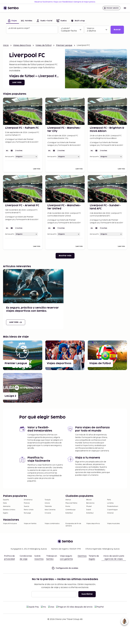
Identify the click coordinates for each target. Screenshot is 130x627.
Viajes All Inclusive (10, 524)
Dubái (88, 510)
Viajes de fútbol (43, 45)
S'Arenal (110, 513)
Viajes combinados (52, 524)
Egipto (5, 513)
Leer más (16, 82)
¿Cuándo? (65, 28)
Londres (110, 503)
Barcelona (90, 503)
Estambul (69, 513)
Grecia (47, 503)
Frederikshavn (112, 506)
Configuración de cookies (67, 568)
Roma (68, 506)
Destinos (82, 556)
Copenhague (112, 510)
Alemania (6, 506)
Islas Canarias (50, 510)
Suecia (26, 506)
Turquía (48, 500)
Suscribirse (87, 594)
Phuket (89, 506)
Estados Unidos (9, 510)
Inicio (6, 45)
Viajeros (90, 28)
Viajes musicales (113, 524)
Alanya (68, 500)
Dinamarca (28, 500)
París (109, 500)
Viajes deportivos (22, 45)
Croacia (48, 513)
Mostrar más (65, 255)
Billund (88, 500)
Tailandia (48, 506)
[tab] (12, 21)
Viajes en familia (30, 524)
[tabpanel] (65, 30)
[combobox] (32, 31)
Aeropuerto (9, 157)
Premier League (64, 45)
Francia (27, 503)
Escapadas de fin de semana (73, 525)
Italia (5, 503)
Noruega (27, 513)
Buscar (117, 29)
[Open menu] (125, 8)
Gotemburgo (71, 510)
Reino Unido (29, 510)
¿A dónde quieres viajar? (19, 28)
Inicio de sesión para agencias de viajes (113, 557)
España (6, 500)
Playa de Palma (71, 503)
